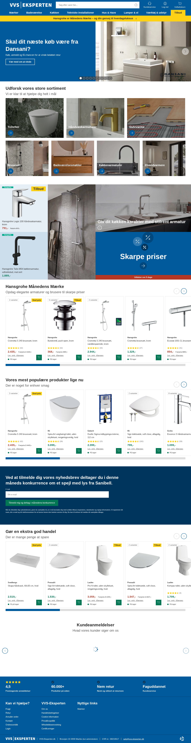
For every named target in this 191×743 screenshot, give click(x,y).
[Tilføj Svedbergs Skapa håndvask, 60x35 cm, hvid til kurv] (39, 602)
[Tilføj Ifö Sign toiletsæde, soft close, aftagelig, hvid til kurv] (158, 451)
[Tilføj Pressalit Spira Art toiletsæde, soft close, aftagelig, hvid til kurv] (158, 602)
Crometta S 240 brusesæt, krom (22, 341)
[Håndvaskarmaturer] (95, 137)
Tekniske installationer (80, 12)
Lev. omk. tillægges (16, 355)
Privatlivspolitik (48, 721)
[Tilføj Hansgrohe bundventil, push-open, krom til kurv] (79, 357)
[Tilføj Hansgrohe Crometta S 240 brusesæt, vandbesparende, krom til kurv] (119, 357)
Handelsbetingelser (50, 713)
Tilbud (178, 12)
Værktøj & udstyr (156, 12)
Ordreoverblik (12, 724)
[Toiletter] (35, 137)
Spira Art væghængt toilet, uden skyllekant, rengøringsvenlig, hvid (63, 435)
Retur (8, 713)
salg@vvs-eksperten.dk (133, 739)
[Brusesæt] (27, 175)
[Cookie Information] (182, 739)
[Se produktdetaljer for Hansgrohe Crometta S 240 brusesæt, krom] (25, 315)
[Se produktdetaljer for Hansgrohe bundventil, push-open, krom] (65, 315)
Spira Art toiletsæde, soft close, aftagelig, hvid (141, 587)
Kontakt (9, 721)
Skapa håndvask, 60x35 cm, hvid (23, 586)
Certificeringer (48, 728)
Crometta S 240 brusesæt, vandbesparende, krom (100, 342)
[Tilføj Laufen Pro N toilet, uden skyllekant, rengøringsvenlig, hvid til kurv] (119, 602)
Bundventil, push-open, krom (61, 341)
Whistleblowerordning (51, 724)
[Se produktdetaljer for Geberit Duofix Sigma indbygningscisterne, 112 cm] (104, 409)
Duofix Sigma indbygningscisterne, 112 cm (103, 435)
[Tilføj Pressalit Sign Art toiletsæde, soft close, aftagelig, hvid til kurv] (79, 602)
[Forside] (30, 5)
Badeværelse (34, 12)
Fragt (8, 709)
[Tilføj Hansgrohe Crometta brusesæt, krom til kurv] (158, 357)
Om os (45, 709)
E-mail (8, 489)
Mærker (13, 12)
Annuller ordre (12, 717)
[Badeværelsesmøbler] (72, 175)
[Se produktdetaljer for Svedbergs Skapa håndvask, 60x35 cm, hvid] (25, 560)
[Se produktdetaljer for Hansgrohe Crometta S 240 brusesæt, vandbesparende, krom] (104, 315)
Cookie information (50, 717)
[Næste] (185, 51)
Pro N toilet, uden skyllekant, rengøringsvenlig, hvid (101, 587)
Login (8, 728)
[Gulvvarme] (156, 137)
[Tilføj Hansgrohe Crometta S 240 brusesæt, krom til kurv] (39, 357)
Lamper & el (131, 12)
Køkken (54, 12)
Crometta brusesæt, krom (139, 341)
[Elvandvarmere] (164, 175)
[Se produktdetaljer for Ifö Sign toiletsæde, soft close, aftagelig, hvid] (144, 409)
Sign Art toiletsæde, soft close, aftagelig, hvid (61, 587)
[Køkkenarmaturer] (118, 175)
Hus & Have (109, 12)
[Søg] (136, 5)
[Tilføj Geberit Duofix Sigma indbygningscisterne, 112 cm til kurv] (119, 451)
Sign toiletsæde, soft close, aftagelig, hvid (144, 435)
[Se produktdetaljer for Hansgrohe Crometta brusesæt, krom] (144, 315)
